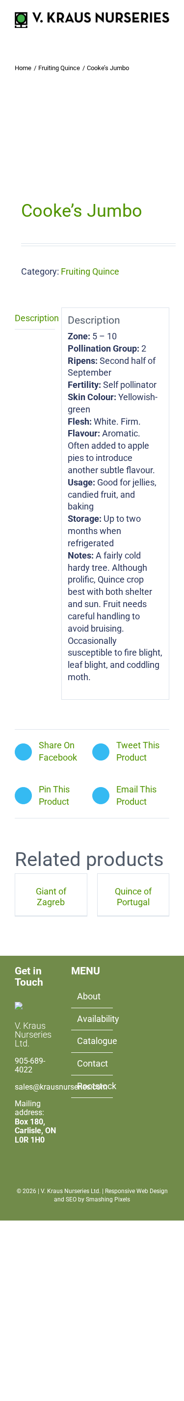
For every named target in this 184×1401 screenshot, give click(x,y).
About (89, 996)
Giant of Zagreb (51, 897)
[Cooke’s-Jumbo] (92, 144)
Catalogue (92, 1041)
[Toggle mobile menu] (165, 33)
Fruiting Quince (90, 271)
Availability (92, 1019)
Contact (92, 1063)
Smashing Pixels (108, 1199)
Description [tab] (35, 318)
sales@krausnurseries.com (61, 1087)
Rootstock (92, 1086)
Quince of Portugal (133, 897)
